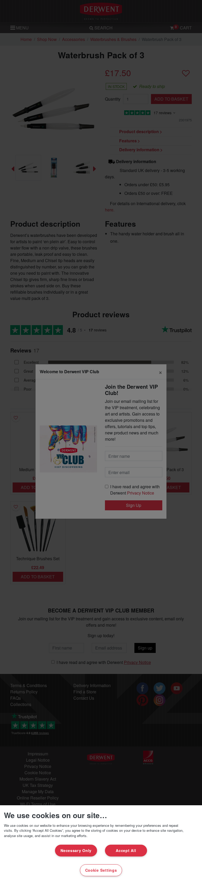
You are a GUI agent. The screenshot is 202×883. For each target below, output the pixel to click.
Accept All (126, 850)
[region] (101, 844)
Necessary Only (76, 850)
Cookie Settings (101, 870)
